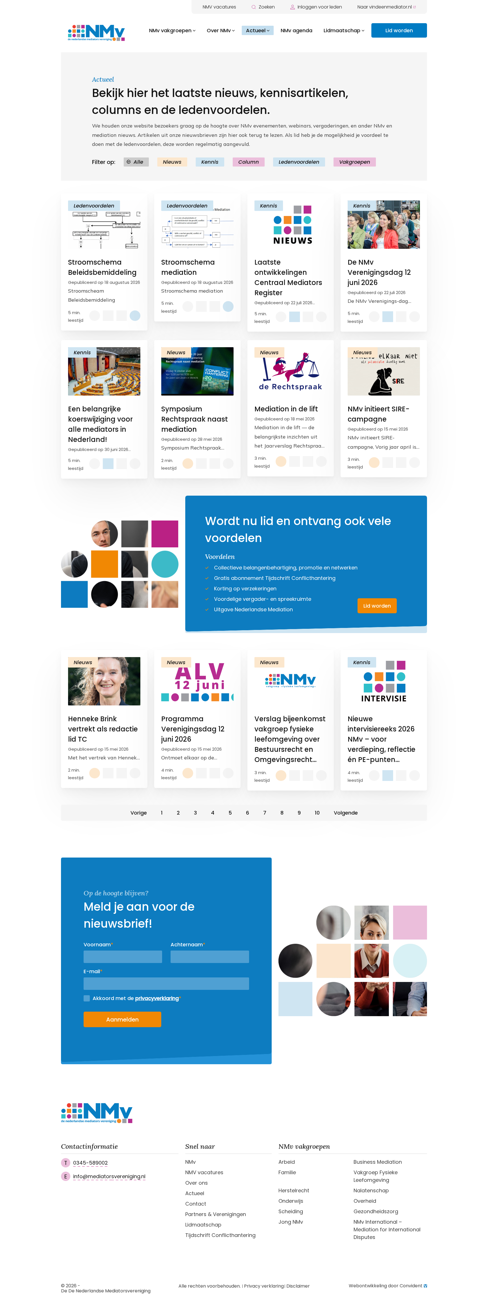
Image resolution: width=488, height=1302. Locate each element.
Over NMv (219, 30)
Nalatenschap (371, 1190)
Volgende (346, 812)
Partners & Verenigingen (215, 1214)
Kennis (210, 161)
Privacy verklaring (264, 1286)
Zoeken (267, 7)
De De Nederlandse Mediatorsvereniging (106, 1291)
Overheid (365, 1200)
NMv (190, 1161)
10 (317, 812)
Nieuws (172, 161)
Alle (138, 161)
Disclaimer (298, 1286)
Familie (287, 1172)
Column (248, 161)
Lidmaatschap (342, 30)
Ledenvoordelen (299, 161)
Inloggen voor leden (320, 7)
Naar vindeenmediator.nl (385, 7)
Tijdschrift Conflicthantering (220, 1235)
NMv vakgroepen (170, 30)
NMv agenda (296, 30)
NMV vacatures (219, 7)
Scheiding (290, 1211)
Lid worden (399, 30)
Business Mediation (378, 1161)
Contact (195, 1203)
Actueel (255, 30)
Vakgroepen (354, 161)
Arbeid (286, 1161)
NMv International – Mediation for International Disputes (387, 1229)
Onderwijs (290, 1200)
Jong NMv (290, 1221)
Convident (411, 1285)
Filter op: (103, 162)
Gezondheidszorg (376, 1211)
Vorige (138, 812)
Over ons (196, 1182)
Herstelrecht (293, 1190)
